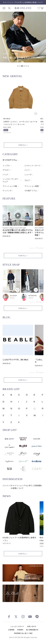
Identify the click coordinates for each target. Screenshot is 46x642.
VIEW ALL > (23, 145)
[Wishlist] (38, 8)
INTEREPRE (32, 296)
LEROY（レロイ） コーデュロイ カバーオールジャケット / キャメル (20, 123)
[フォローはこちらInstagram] (23, 617)
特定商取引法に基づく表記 (23, 633)
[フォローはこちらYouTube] (30, 617)
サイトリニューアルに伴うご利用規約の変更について (23, 2)
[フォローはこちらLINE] (37, 617)
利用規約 (20, 630)
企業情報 (11, 630)
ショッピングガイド (17, 626)
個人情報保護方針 (32, 630)
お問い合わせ (31, 626)
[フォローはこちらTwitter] (16, 617)
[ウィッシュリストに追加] (35, 113)
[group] (23, 37)
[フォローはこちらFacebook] (9, 617)
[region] (23, 41)
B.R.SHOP (13, 296)
